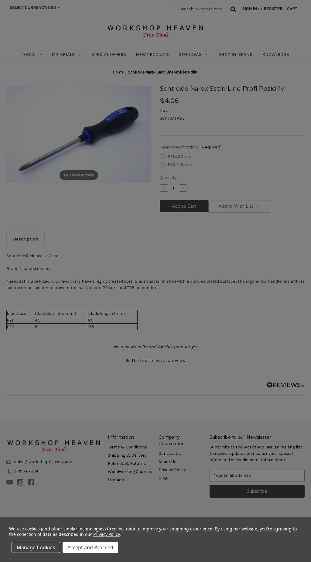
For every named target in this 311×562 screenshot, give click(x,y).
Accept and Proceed (90, 547)
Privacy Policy (106, 534)
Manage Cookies (36, 547)
